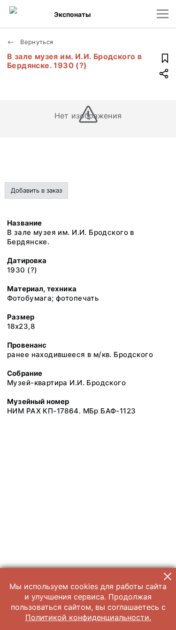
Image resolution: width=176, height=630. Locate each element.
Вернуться (36, 42)
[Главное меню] (162, 14)
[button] (168, 576)
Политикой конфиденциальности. (88, 617)
